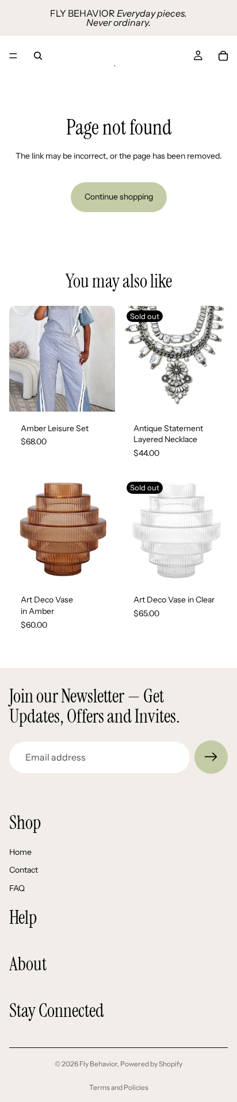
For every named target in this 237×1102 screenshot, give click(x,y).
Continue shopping (119, 196)
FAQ (17, 888)
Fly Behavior (98, 1063)
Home (20, 852)
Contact (23, 870)
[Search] (38, 55)
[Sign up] (211, 757)
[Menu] (13, 56)
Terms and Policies (118, 1087)
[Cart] (223, 55)
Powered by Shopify (151, 1063)
